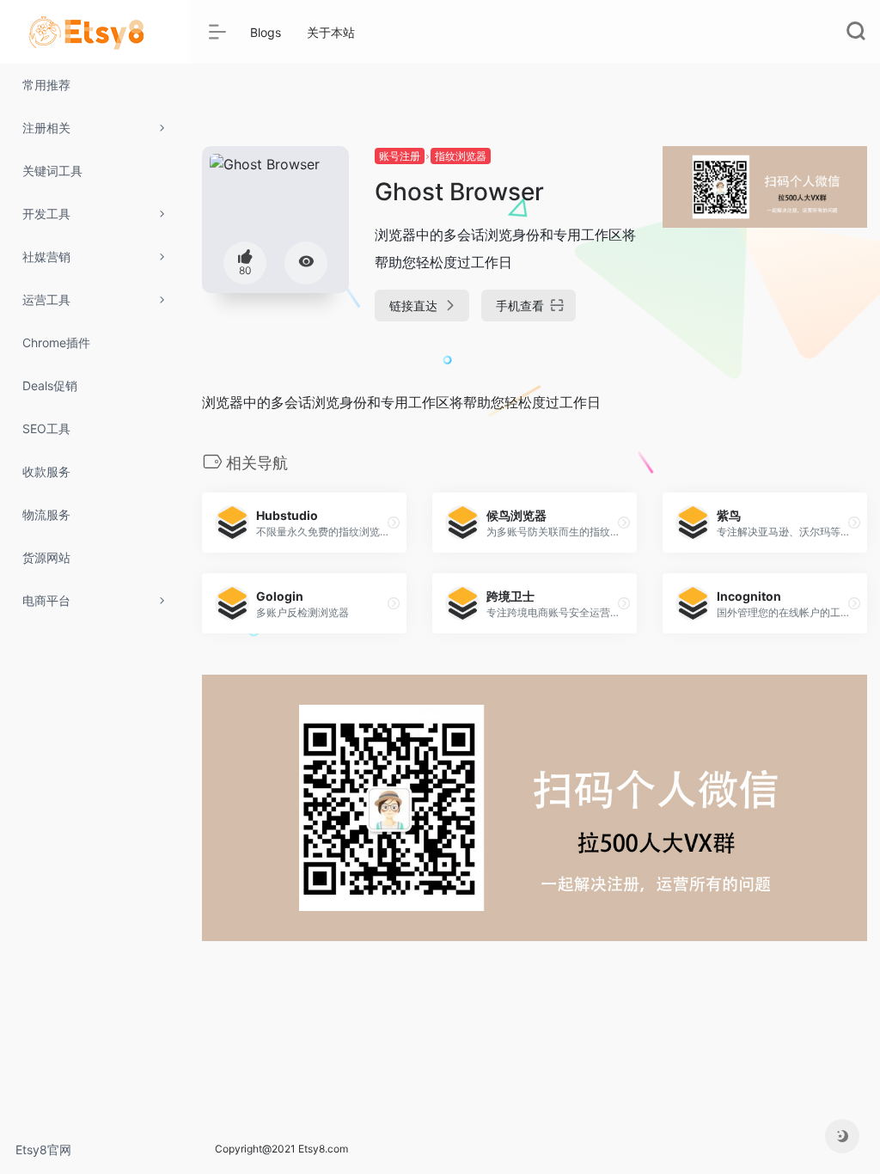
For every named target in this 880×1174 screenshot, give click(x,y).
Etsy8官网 (43, 1149)
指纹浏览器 (460, 156)
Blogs (265, 32)
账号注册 (399, 156)
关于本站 (331, 32)
